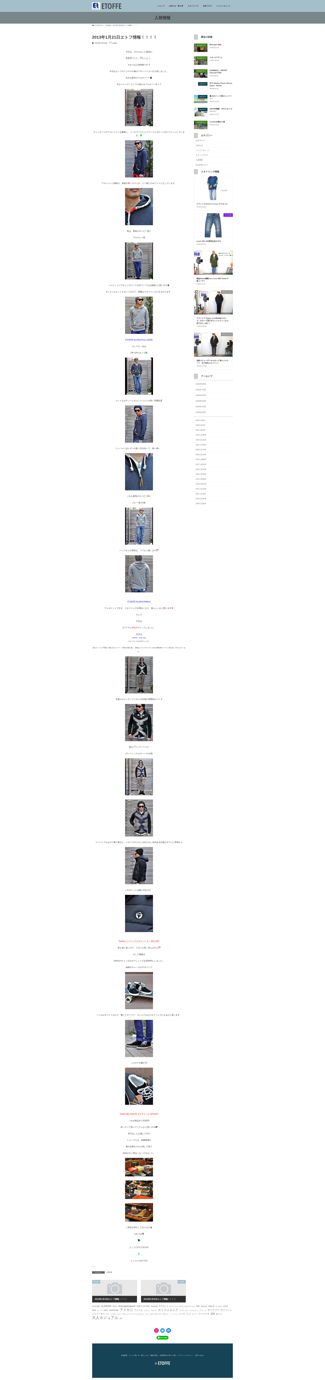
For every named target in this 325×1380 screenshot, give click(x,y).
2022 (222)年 (201, 440)
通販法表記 (154, 1355)
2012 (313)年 (201, 489)
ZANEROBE (114, 1310)
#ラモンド (163, 1306)
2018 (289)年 (201, 459)
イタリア (154, 1310)
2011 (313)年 (201, 494)
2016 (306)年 (201, 469)
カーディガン (184, 1310)
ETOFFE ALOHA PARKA (139, 602)
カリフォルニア (168, 1309)
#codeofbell (96, 1306)
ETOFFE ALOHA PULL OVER (139, 340)
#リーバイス (173, 1306)
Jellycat (211, 1306)
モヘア (194, 1314)
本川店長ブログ (202, 165)
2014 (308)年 (201, 479)
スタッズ (125, 1314)
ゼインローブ (155, 1314)
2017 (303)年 (201, 464)
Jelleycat (204, 1306)
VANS (105, 1310)
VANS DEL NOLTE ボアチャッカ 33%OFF (139, 1114)
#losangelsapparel (126, 1306)
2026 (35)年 (200, 420)
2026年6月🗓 (201, 395)
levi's (220, 1306)
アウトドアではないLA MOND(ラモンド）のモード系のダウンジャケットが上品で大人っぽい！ (213, 320)
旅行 (121, 1318)
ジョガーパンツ (115, 1314)
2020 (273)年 (201, 450)
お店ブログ (200, 140)
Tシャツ (99, 1310)
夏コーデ (219, 1314)
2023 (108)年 (201, 435)
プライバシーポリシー (185, 1355)
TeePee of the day (139, 638)
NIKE (94, 1310)
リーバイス (203, 1313)
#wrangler (154, 1306)
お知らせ (199, 145)
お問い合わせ (199, 1355)
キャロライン (194, 1310)
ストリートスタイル (137, 1314)
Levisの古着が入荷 (217, 122)
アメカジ (126, 1309)
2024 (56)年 (200, 430)
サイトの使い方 (134, 1355)
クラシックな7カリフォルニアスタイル (212, 204)
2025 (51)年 (200, 425)
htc (198, 1306)
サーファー (213, 1310)
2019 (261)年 (201, 455)
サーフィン (226, 1310)
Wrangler (216, 45)
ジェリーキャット (203, 150)
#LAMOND (106, 1306)
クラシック (202, 1310)
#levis (115, 1306)
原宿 (212, 1313)
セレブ (147, 1314)
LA (216, 1306)
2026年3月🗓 (201, 412)
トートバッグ (174, 1314)
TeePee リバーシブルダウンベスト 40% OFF (138, 941)
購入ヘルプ (145, 1355)
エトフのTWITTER (139, 1261)
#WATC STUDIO (143, 1306)
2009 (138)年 (201, 504)
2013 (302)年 (201, 484)
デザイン (165, 1314)
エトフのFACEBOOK (139, 1247)
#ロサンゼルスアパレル (187, 1306)
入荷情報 (109, 1272)
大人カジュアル (105, 1317)
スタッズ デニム (216, 57)
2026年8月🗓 (201, 384)
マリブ (188, 1314)
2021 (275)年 (201, 445)
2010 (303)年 (201, 499)
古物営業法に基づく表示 (168, 1355)
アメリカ (138, 1310)
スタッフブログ (202, 155)
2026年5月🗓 (201, 401)
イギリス (147, 1310)
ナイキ (182, 1314)
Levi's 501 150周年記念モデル (209, 241)
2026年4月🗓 (201, 407)
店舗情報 (124, 1355)
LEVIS (225, 1306)
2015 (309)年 (201, 474)
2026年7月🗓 (201, 390)
